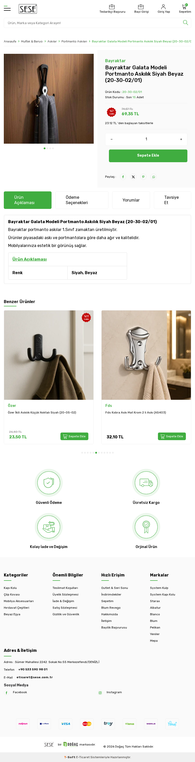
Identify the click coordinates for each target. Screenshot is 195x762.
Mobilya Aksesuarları (19, 601)
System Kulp (159, 588)
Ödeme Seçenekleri (77, 200)
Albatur (155, 607)
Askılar (52, 41)
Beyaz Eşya (12, 614)
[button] (44, 148)
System (131, 406)
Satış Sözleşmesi (65, 607)
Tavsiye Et (171, 200)
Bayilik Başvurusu (114, 627)
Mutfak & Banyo (32, 41)
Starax (155, 601)
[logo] (27, 9)
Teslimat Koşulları (65, 588)
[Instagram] (100, 692)
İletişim (106, 621)
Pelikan (155, 627)
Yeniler (155, 634)
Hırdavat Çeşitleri (16, 607)
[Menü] (7, 8)
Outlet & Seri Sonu (114, 588)
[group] (49, 99)
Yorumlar (131, 200)
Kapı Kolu (10, 588)
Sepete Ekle (148, 155)
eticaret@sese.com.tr (35, 677)
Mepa (154, 640)
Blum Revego (111, 607)
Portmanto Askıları (74, 41)
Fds (30, 406)
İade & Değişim (63, 601)
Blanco (155, 614)
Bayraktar (115, 60)
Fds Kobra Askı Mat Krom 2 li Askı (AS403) (57, 412)
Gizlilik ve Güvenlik (66, 614)
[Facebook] (6, 692)
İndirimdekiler (111, 594)
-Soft (70, 757)
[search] (185, 23)
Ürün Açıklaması (24, 200)
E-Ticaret (83, 757)
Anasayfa (10, 41)
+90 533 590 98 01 (32, 669)
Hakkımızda (109, 614)
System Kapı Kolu (162, 594)
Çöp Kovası (12, 594)
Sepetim (107, 601)
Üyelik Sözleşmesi (65, 594)
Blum (153, 621)
